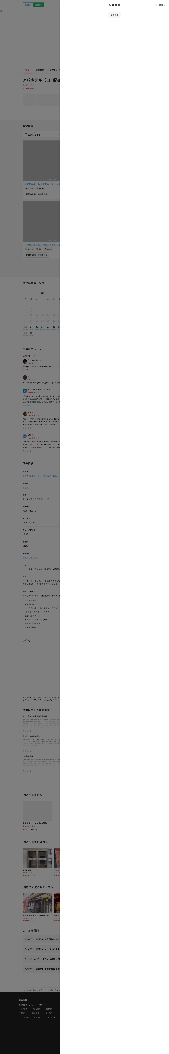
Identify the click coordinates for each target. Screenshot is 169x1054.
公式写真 (114, 15)
